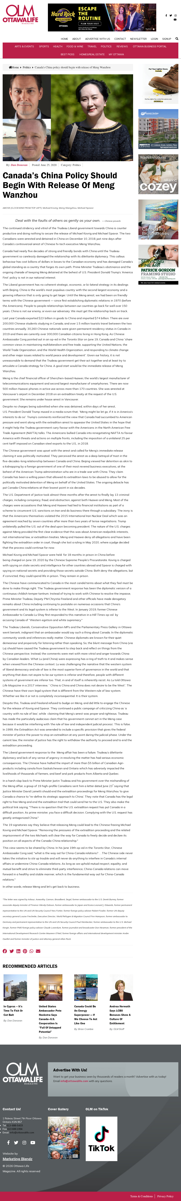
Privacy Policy (165, 1196)
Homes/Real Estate (92, 54)
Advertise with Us (97, 38)
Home (64, 38)
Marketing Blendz (17, 1159)
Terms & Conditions (141, 1196)
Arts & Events (24, 46)
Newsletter (138, 38)
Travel (92, 46)
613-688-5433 (15, 1125)
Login (154, 38)
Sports (44, 46)
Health (57, 46)
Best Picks (67, 54)
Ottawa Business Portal (150, 46)
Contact (120, 38)
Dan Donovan (19, 165)
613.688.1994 (14, 1129)
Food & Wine (75, 46)
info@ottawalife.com (74, 1081)
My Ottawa (116, 54)
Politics (106, 46)
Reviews (122, 46)
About (76, 38)
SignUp (166, 38)
